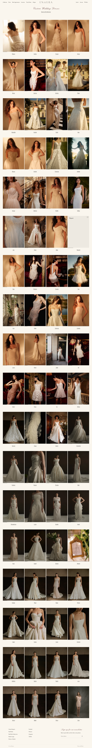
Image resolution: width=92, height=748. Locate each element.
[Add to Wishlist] (22, 21)
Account (81, 2)
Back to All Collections (46, 11)
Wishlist (86, 2)
